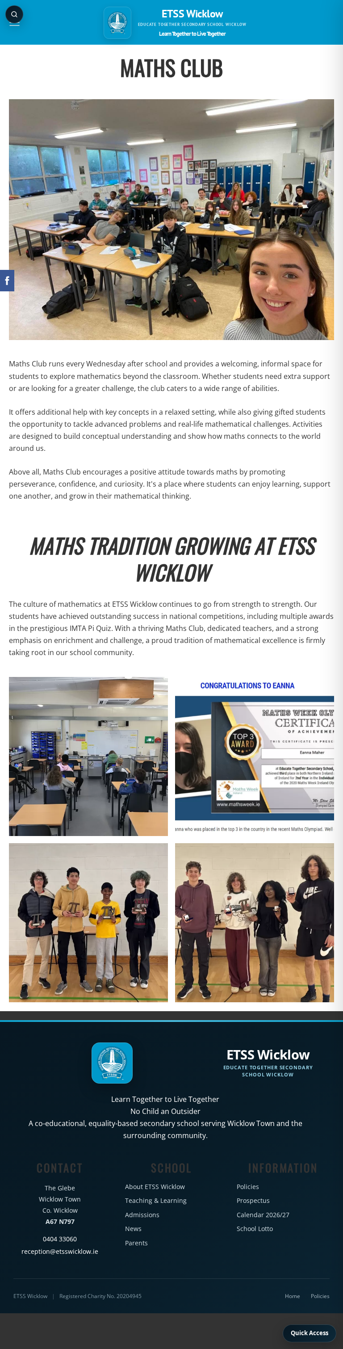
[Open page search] (14, 14)
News (133, 1228)
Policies (248, 1186)
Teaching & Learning (156, 1200)
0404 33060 (60, 1239)
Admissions (142, 1214)
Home (292, 1296)
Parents (136, 1243)
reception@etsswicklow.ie (59, 1252)
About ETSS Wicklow (155, 1186)
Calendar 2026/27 (263, 1214)
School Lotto (255, 1228)
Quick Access (309, 1333)
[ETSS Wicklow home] (117, 23)
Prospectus (253, 1200)
